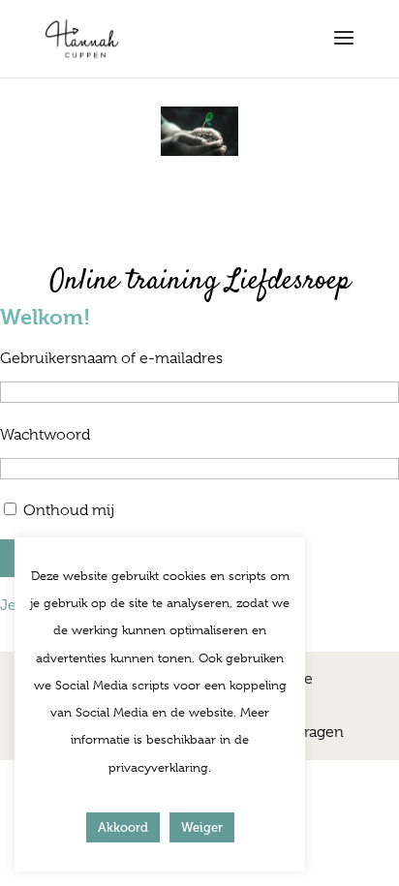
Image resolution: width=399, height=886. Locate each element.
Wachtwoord (45, 434)
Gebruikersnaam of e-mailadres (111, 358)
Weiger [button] (202, 827)
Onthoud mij (68, 510)
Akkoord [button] (123, 827)
